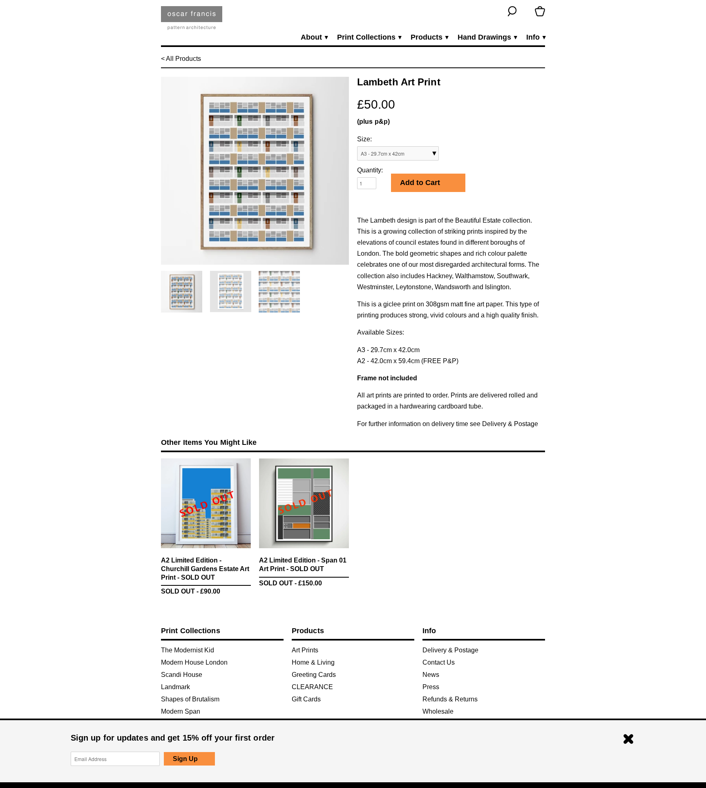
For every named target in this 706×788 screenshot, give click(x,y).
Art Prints (305, 650)
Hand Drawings (487, 37)
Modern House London (194, 662)
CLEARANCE (312, 686)
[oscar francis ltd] (191, 21)
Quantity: (370, 170)
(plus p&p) (373, 121)
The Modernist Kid (187, 650)
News (430, 674)
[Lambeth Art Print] (255, 171)
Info (535, 37)
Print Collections (369, 37)
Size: (364, 139)
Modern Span (180, 711)
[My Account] (526, 11)
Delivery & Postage (510, 423)
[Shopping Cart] (540, 11)
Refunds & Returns (450, 699)
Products (429, 37)
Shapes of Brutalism (190, 699)
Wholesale (438, 711)
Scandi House (181, 674)
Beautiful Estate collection (492, 220)
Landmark (175, 686)
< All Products (181, 58)
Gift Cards (306, 699)
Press (430, 686)
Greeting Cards (314, 674)
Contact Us (438, 662)
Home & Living (313, 662)
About (314, 37)
